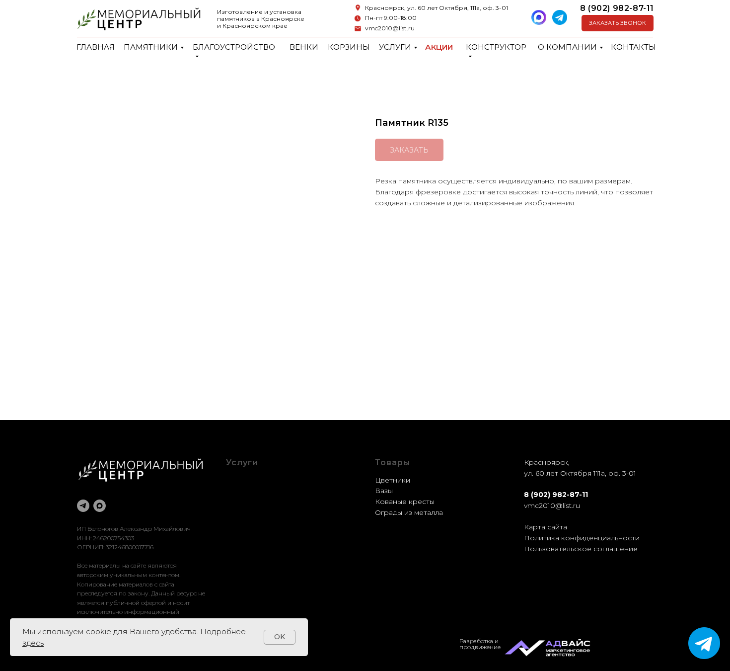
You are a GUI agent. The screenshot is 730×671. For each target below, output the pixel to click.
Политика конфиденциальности (582, 537)
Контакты (633, 47)
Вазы (384, 490)
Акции (439, 47)
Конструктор (496, 47)
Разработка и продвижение (480, 644)
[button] (618, 23)
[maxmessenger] (99, 506)
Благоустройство (234, 47)
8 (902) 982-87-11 (617, 8)
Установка (244, 522)
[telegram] (83, 506)
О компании (567, 47)
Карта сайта (545, 526)
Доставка (243, 512)
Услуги (395, 47)
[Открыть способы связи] (704, 643)
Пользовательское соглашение (581, 548)
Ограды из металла (409, 512)
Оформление (250, 490)
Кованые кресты (405, 501)
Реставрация (249, 501)
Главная (95, 47)
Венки (304, 47)
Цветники (392, 480)
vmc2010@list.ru (390, 28)
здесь (33, 643)
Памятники (151, 47)
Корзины (349, 47)
